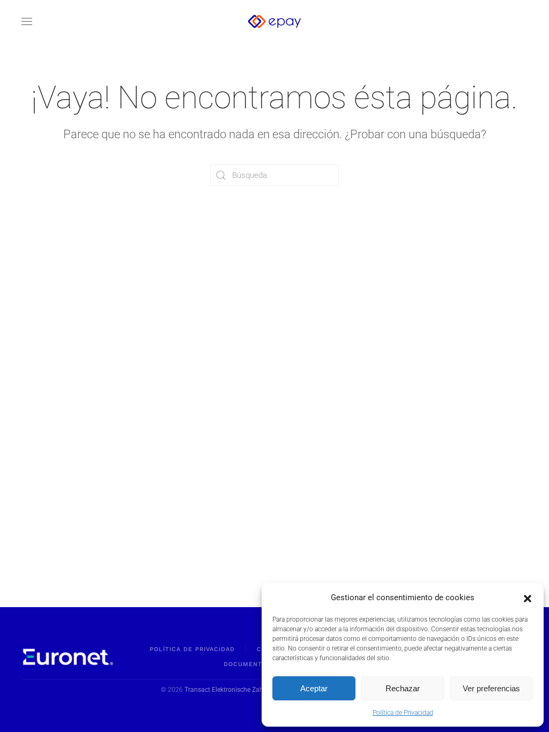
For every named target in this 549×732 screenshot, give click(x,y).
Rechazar (402, 688)
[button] (527, 597)
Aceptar (314, 688)
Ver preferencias (491, 688)
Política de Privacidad (403, 712)
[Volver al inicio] (274, 21)
